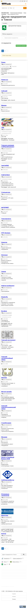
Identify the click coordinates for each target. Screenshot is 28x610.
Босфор (4, 311)
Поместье (4, 79)
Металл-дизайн (6, 391)
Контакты (14, 596)
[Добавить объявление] (20, 1)
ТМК (2, 127)
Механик (4, 437)
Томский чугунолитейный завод (7, 358)
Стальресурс (5, 192)
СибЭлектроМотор (7, 480)
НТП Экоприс (5, 233)
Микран (3, 105)
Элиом (3, 271)
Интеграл (4, 255)
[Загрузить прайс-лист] (22, 1)
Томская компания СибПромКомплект (7, 145)
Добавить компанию (21, 45)
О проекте (14, 593)
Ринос (3, 62)
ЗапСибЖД (5, 165)
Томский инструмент (8, 340)
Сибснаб (4, 91)
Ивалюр (4, 377)
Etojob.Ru (4, 297)
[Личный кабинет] (26, 1)
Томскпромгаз (6, 218)
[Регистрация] (24, 1)
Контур (3, 533)
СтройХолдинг (6, 423)
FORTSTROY (5, 175)
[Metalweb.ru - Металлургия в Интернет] (6, 3)
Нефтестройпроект (7, 285)
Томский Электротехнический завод (8, 407)
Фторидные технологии (5, 494)
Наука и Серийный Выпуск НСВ (7, 458)
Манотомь (4, 515)
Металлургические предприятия (16, 12)
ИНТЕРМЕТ (5, 207)
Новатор (4, 242)
